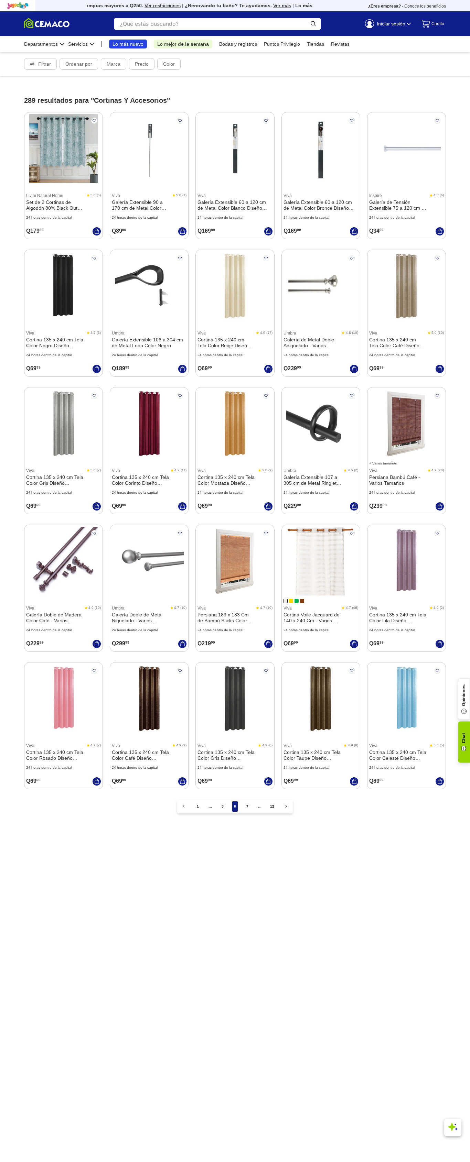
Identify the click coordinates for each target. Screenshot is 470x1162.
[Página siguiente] (286, 806)
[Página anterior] (183, 806)
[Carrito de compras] (430, 23)
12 (272, 806)
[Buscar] (313, 24)
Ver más (273, 5)
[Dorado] (291, 601)
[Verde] (297, 601)
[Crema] (286, 601)
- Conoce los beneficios (407, 6)
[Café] (302, 601)
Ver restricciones (154, 5)
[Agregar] (97, 231)
